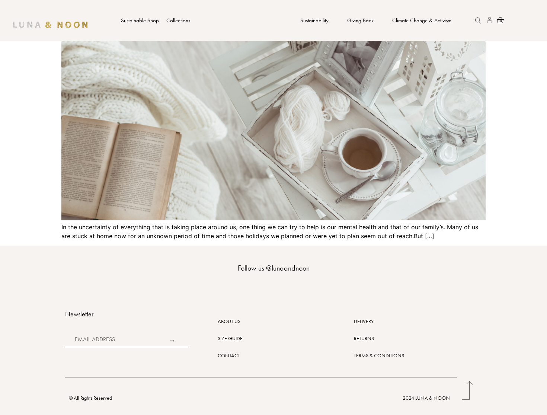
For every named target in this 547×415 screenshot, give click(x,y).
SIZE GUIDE (230, 338)
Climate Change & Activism (421, 20)
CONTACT (229, 355)
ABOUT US (229, 321)
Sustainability (314, 20)
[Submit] (171, 341)
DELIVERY (364, 321)
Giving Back (360, 20)
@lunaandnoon (288, 268)
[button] (479, 21)
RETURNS (364, 338)
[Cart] (498, 20)
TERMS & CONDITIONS (379, 355)
